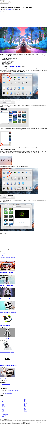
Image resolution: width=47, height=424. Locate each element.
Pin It (14, 257)
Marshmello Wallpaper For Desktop (8, 365)
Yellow (3, 412)
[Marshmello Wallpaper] (7, 323)
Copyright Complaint (5, 414)
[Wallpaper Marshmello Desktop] (7, 283)
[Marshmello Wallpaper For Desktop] (7, 363)
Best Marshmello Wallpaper (6, 272)
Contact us (3, 413)
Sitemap (3, 416)
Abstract (3, 397)
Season (3, 410)
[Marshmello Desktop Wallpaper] (23, 40)
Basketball (3, 398)
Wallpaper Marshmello (5, 378)
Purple (25, 408)
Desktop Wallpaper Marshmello (7, 298)
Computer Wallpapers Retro (6, 384)
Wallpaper (3, 255)
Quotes (3, 409)
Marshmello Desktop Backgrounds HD (9, 338)
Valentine (25, 411)
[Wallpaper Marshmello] (7, 376)
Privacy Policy (4, 415)
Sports (3, 411)
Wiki (2, 393)
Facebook (3, 257)
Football (25, 403)
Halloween (3, 406)
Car (24, 399)
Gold (25, 404)
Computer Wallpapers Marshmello (8, 312)
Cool (25, 400)
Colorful (3, 400)
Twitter (1, 257)
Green (3, 405)
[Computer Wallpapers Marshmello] (7, 310)
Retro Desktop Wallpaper (5, 385)
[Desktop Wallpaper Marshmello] (7, 296)
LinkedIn (12, 257)
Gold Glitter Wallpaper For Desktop (12, 390)
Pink (2, 408)
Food (2, 403)
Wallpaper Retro (4, 386)
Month (25, 406)
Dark (25, 401)
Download (1, 258)
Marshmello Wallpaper (5, 325)
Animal (25, 397)
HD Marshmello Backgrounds (7, 352)
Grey (25, 405)
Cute (2, 401)
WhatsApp (6, 257)
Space (25, 410)
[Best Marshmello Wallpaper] (7, 270)
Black (25, 398)
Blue (2, 399)
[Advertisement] (23, 19)
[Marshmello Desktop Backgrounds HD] (7, 336)
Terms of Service (4, 417)
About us (25, 412)
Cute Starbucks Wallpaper (8, 392)
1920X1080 (3, 253)
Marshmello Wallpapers (9, 9)
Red (25, 409)
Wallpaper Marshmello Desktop (7, 285)
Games (3, 404)
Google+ (9, 257)
